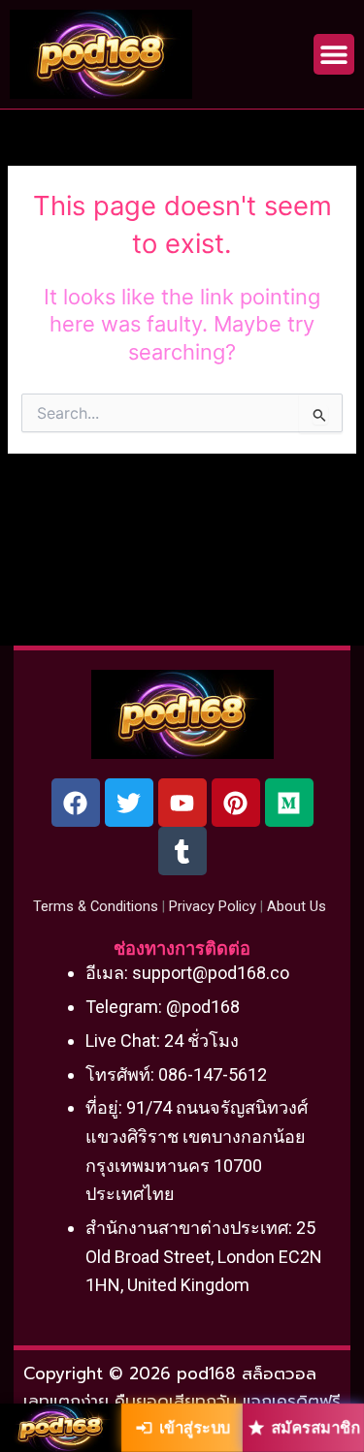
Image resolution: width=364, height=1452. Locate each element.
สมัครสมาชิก (315, 1427)
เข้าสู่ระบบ (194, 1427)
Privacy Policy (212, 906)
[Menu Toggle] (334, 54)
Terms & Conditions (95, 906)
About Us (296, 906)
